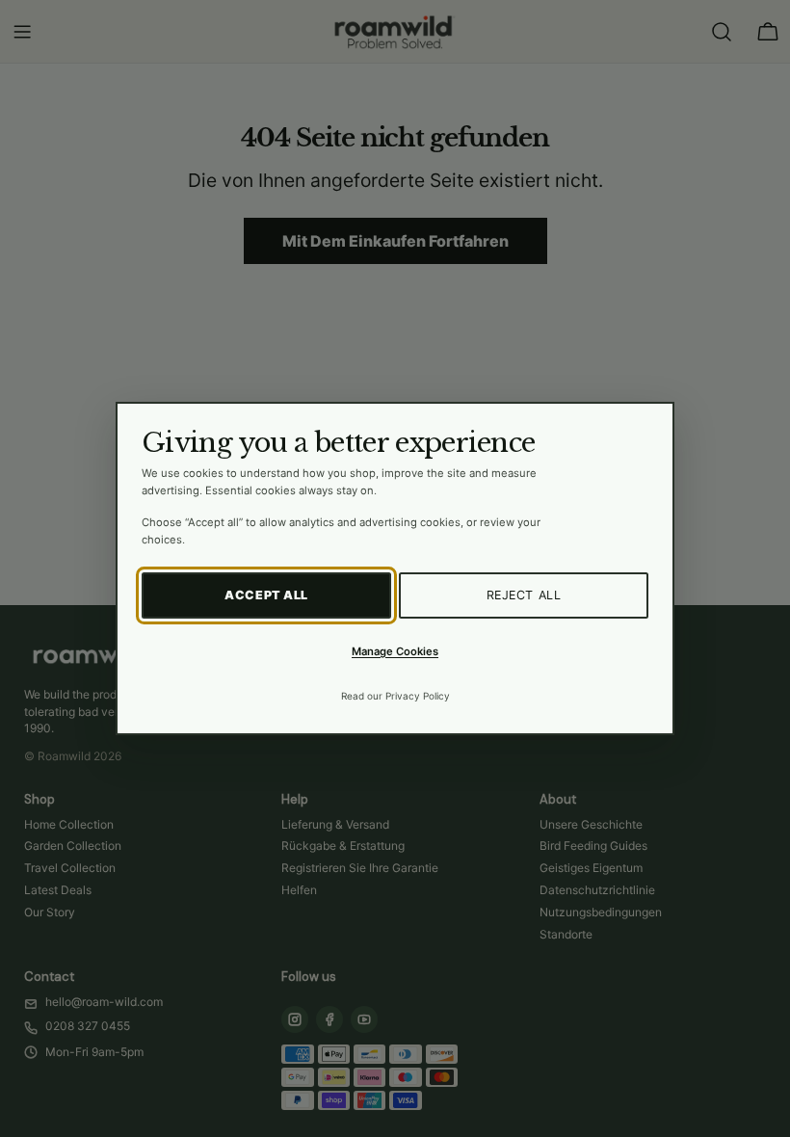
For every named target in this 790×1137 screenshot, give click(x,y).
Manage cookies (395, 651)
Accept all (266, 595)
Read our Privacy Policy (395, 695)
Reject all (524, 595)
